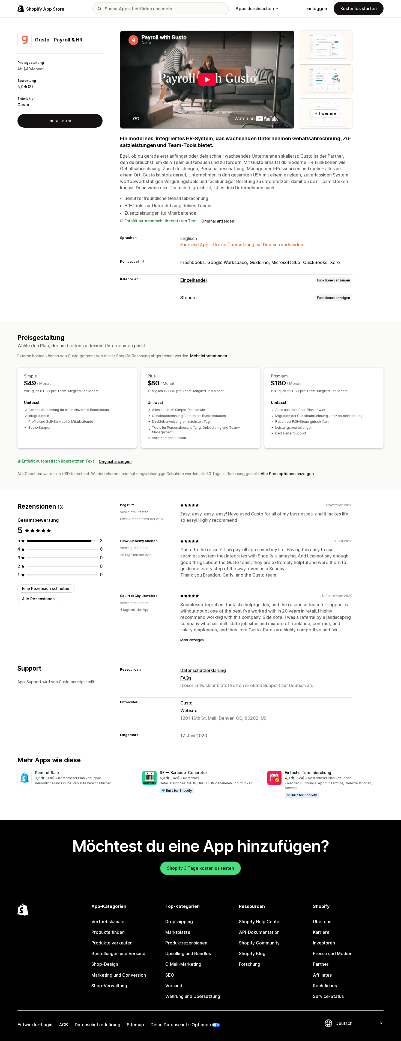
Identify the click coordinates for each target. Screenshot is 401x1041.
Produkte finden (108, 932)
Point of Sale (47, 772)
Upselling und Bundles (188, 953)
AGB (63, 1024)
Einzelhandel (193, 280)
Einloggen (316, 8)
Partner (320, 964)
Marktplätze (177, 932)
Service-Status (328, 996)
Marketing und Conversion (118, 975)
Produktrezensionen (186, 943)
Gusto (23, 104)
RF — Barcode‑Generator (183, 772)
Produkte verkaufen (112, 943)
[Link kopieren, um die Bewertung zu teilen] (137, 505)
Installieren (60, 120)
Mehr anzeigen (192, 640)
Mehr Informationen (208, 355)
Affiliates (322, 975)
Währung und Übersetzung (192, 996)
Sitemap (135, 1024)
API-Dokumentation (259, 932)
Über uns (322, 921)
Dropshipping (179, 921)
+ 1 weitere (325, 113)
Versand (173, 985)
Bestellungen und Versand (118, 953)
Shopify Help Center (260, 921)
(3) (30, 86)
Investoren (324, 943)
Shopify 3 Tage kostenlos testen (200, 868)
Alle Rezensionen (38, 599)
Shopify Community (259, 943)
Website (188, 710)
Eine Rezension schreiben (46, 588)
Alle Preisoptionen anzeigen (287, 473)
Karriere (321, 932)
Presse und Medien (332, 953)
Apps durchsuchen (254, 8)
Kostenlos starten (358, 8)
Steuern (188, 297)
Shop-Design (104, 964)
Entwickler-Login (34, 1024)
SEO (169, 975)
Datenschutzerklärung (203, 670)
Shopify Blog (252, 953)
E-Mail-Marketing (183, 964)
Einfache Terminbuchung (308, 772)
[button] (75, 778)
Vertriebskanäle (107, 921)
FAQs (185, 678)
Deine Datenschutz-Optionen (181, 1024)
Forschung (249, 964)
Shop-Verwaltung (109, 985)
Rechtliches (325, 985)
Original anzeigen (217, 221)
